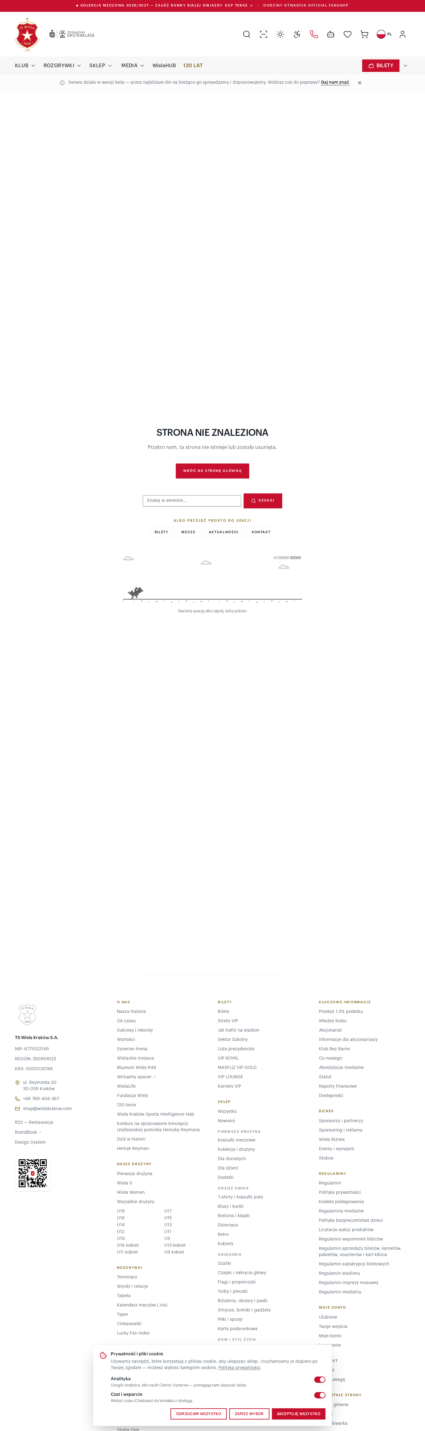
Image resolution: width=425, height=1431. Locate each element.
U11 (167, 1232)
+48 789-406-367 (41, 1099)
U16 (121, 1218)
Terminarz (127, 1277)
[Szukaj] (246, 34)
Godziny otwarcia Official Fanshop (305, 5)
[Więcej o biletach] (405, 65)
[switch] (319, 1380)
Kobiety (225, 1244)
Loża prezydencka (236, 1049)
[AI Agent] (330, 34)
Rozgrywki (59, 65)
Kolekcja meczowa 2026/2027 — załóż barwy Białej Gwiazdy (164, 5)
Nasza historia (131, 1012)
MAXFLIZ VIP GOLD (237, 1068)
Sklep (97, 65)
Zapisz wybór (249, 1414)
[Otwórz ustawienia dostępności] (297, 34)
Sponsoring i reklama (340, 1130)
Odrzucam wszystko (198, 1414)
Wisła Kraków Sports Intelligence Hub (155, 1114)
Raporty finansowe (338, 1086)
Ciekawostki (129, 1324)
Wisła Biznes (332, 1139)
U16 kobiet (128, 1245)
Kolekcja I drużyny (236, 1149)
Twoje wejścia (333, 1327)
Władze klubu (333, 1021)
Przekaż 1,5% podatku (341, 1012)
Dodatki (226, 1177)
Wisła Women (131, 1192)
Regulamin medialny (340, 1292)
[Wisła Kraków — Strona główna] (27, 34)
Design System (30, 1142)
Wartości (126, 1040)
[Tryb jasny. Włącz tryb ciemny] (280, 34)
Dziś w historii (131, 1139)
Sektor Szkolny (233, 1040)
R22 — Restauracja (34, 1122)
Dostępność (331, 1096)
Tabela (124, 1296)
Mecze (188, 532)
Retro (223, 1234)
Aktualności (224, 532)
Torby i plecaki (233, 1291)
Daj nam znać (335, 82)
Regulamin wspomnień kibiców (351, 1239)
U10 (121, 1238)
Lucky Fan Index (133, 1333)
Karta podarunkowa (238, 1329)
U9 (167, 1238)
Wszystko (227, 1111)
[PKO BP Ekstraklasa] (67, 34)
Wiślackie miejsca (135, 1058)
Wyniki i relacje (132, 1286)
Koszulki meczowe (236, 1140)
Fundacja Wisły (132, 1096)
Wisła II (124, 1183)
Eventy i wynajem (336, 1149)
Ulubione (328, 1317)
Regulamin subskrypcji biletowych (354, 1264)
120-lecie (126, 1105)
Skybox (326, 1158)
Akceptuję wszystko (298, 1414)
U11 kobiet (127, 1252)
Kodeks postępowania (341, 1202)
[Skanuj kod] (263, 34)
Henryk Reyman (133, 1148)
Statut (325, 1077)
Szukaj (267, 500)
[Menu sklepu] (110, 66)
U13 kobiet (175, 1245)
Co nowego (330, 1058)
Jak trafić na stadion (238, 1030)
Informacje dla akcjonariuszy (348, 1040)
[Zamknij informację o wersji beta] (359, 82)
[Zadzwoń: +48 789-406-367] (313, 34)
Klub (22, 65)
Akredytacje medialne (341, 1068)
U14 (121, 1225)
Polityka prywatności (239, 1368)
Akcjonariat (330, 1030)
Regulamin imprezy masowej (348, 1283)
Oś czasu (126, 1021)
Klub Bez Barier (334, 1049)
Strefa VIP (228, 1021)
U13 (168, 1225)
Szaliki (224, 1263)
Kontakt (261, 532)
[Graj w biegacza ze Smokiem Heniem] (212, 580)
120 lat (193, 65)
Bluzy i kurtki (231, 1206)
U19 (121, 1211)
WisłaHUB (164, 65)
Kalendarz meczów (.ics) (142, 1305)
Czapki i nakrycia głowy (242, 1273)
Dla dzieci (228, 1168)
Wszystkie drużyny (135, 1202)
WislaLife (126, 1086)
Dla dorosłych (232, 1159)
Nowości (226, 1121)
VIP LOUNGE (230, 1077)
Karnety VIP (229, 1086)
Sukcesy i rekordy (135, 1030)
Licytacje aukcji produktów (346, 1230)
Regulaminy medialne (341, 1211)
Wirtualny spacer (136, 1077)
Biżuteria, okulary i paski (243, 1301)
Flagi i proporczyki (237, 1282)
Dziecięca (228, 1225)
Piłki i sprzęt (230, 1319)
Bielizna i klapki (234, 1216)
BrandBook (28, 1132)
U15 (168, 1218)
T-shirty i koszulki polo (240, 1197)
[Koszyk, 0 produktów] (364, 34)
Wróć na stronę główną (212, 471)
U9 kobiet (174, 1252)
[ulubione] (347, 34)
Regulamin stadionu (339, 1273)
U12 (120, 1232)
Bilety (384, 65)
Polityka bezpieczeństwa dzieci (351, 1220)
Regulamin (330, 1183)
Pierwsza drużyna (134, 1174)
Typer (122, 1314)
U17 (167, 1211)
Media (129, 65)
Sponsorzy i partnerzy (341, 1121)
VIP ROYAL (228, 1058)
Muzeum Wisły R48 (136, 1068)
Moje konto (330, 1336)
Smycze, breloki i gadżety (244, 1310)
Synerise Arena (132, 1049)
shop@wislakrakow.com (47, 1109)
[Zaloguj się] (402, 34)
